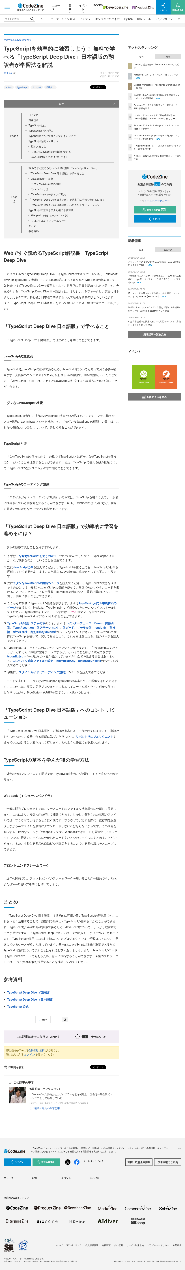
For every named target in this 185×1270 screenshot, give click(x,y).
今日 (141, 56)
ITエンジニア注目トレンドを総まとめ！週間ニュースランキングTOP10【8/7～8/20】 (154, 295)
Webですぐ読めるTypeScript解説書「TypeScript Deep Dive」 (63, 168)
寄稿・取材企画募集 (139, 1162)
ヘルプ (59, 1245)
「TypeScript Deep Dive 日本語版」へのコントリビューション (64, 205)
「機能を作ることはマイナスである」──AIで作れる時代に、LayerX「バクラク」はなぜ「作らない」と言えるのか (154, 279)
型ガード (68, 627)
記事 (70, 7)
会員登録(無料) (36, 1050)
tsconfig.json (16, 656)
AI (42, 19)
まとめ (32, 226)
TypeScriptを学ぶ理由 (41, 130)
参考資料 (34, 231)
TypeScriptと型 (39, 189)
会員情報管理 (91, 1245)
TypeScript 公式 (18, 1006)
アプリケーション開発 (61, 19)
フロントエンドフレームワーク (48, 220)
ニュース (168, 249)
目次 (61, 104)
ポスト (98, 87)
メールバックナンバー (157, 200)
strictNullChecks (89, 661)
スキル (8, 87)
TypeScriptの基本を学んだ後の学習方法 (51, 210)
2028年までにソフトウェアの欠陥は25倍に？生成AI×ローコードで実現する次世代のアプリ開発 (154, 309)
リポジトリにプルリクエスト (94, 736)
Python (128, 19)
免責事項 (106, 1245)
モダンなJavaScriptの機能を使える (51, 151)
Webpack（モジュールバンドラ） (50, 215)
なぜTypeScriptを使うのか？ (38, 556)
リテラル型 (84, 627)
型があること (38, 146)
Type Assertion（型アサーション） (36, 627)
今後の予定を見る (157, 397)
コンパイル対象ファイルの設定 (33, 661)
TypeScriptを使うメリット (43, 141)
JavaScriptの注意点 (42, 178)
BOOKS (98, 5)
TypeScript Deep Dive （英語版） (29, 992)
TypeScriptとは (37, 125)
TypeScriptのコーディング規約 (48, 194)
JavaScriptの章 (23, 567)
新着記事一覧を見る (154, 334)
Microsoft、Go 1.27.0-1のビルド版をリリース (156, 74)
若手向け (50, 87)
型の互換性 (20, 632)
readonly (100, 627)
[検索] (32, 18)
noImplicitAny (65, 661)
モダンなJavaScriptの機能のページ (36, 583)
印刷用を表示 (16, 1067)
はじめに (34, 115)
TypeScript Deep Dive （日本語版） (31, 999)
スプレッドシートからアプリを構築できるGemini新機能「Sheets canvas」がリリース (155, 117)
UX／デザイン (164, 19)
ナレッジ (36, 87)
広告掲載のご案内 (168, 1162)
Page (14, 136)
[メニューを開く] (7, 7)
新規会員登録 (156, 209)
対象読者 (34, 120)
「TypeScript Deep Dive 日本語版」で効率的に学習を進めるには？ (67, 199)
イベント (83, 7)
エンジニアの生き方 (107, 19)
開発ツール (144, 19)
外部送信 (177, 1245)
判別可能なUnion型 (43, 632)
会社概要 (118, 1245)
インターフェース (79, 623)
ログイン (29, 1054)
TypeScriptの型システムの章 (26, 623)
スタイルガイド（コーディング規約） (43, 672)
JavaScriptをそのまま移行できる (49, 157)
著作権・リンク (74, 1245)
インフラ (85, 19)
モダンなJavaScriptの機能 (46, 184)
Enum (98, 623)
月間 (168, 56)
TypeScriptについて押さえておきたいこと (52, 136)
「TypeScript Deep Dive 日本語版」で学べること (56, 173)
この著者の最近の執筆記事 (44, 1108)
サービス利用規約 (135, 1245)
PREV (44, 1019)
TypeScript (22, 87)
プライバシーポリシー (158, 1245)
